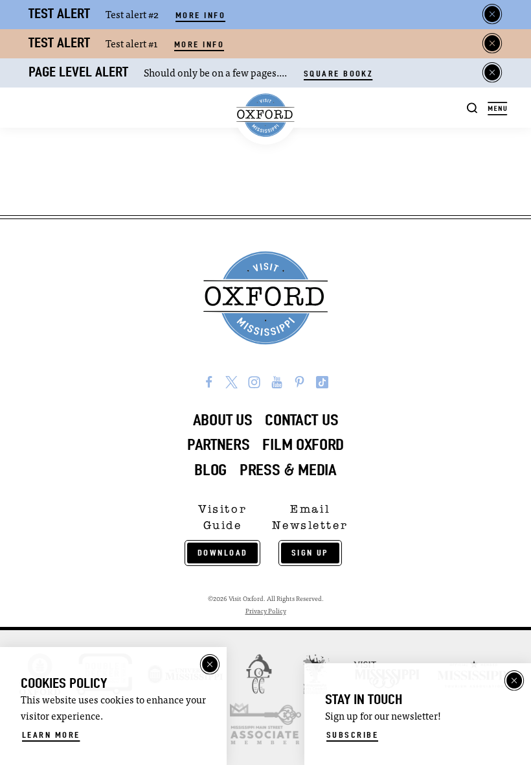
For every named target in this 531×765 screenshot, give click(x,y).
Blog (210, 469)
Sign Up (310, 553)
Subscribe (352, 735)
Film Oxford (303, 444)
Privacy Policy (265, 611)
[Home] (265, 115)
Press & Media (288, 469)
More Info (200, 15)
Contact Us (301, 419)
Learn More (51, 735)
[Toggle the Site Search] (472, 107)
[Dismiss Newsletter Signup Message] (514, 680)
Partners (218, 444)
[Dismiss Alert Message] (492, 14)
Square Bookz (338, 73)
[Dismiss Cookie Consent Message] (209, 664)
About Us (223, 419)
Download (223, 553)
